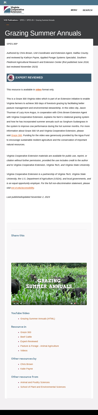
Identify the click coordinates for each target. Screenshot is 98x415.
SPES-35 (31, 20)
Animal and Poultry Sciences (35, 382)
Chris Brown (26, 364)
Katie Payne (26, 368)
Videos (23, 350)
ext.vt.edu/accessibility (22, 188)
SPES (23, 20)
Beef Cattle (26, 337)
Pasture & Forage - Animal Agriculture (39, 346)
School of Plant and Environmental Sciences (43, 387)
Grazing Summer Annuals (45, 20)
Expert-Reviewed (29, 341)
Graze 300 (16, 135)
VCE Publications (11, 20)
